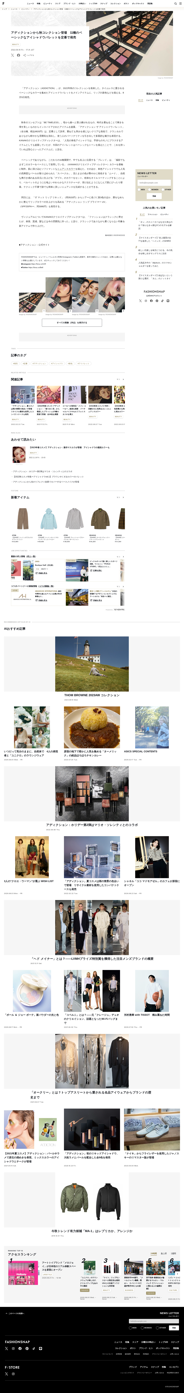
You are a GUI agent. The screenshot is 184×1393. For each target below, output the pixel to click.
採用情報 (119, 1354)
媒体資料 (128, 1354)
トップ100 (93, 3)
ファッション (152, 214)
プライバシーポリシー (159, 1354)
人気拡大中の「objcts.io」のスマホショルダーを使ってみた (155, 264)
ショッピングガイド (127, 1373)
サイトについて (107, 1354)
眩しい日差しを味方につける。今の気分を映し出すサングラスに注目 (155, 252)
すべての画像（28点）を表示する (72, 323)
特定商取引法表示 (173, 1373)
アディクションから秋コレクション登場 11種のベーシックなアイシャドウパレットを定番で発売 (69, 9)
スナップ (103, 3)
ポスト (126, 3)
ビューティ (47, 3)
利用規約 (146, 1354)
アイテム (144, 1367)
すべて (140, 100)
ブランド (133, 1367)
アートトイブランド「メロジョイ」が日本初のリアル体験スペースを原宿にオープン (59, 1266)
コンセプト (174, 1367)
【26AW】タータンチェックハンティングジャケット (99, 538)
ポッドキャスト (138, 3)
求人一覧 (31, 556)
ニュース (30, 3)
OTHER (168, 190)
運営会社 (137, 1354)
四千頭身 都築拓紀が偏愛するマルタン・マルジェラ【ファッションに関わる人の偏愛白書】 (155, 1283)
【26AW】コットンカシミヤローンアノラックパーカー (48, 538)
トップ (4, 9)
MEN (143, 190)
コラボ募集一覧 (46, 586)
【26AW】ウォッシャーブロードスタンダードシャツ (74, 538)
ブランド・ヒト (69, 3)
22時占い (82, 3)
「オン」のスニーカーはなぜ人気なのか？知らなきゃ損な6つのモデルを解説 (155, 225)
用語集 (150, 3)
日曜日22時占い (148, 1342)
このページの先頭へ (16, 1313)
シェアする (30, 55)
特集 (38, 3)
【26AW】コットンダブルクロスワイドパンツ (22, 538)
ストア (57, 3)
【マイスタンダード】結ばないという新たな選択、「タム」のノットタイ (155, 277)
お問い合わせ (174, 1354)
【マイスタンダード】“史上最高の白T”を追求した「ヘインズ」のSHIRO (154, 239)
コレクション (115, 3)
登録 (154, 196)
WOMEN (154, 190)
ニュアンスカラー (66, 169)
